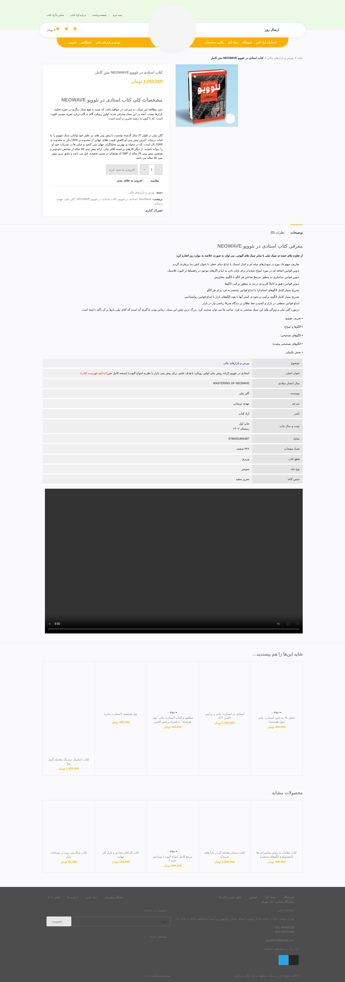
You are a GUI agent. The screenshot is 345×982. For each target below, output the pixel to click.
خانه (300, 58)
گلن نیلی (69, 199)
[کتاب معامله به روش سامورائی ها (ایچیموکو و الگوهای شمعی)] (276, 826)
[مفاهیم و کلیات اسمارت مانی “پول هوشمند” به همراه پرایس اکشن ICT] (173, 687)
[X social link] (137, 210)
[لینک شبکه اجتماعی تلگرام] (287, 15)
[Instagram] (294, 960)
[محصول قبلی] (54, 57)
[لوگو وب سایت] (172, 29)
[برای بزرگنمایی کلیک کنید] (230, 119)
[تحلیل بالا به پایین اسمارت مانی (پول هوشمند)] (276, 687)
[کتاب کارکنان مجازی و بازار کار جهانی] (121, 826)
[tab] (296, 230)
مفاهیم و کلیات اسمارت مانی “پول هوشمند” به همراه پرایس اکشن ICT (172, 721)
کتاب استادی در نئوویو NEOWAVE (97, 199)
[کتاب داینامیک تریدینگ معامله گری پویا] (69, 687)
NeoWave (145, 199)
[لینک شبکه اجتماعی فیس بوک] (142, 210)
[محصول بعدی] (44, 57)
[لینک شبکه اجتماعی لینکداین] (127, 210)
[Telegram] (284, 960)
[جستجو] (84, 30)
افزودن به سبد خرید (122, 169)
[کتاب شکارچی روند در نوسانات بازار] (69, 826)
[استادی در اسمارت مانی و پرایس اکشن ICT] (225, 687)
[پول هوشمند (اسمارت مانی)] (121, 687)
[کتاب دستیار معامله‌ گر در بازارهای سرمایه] (225, 826)
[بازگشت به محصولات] (49, 57)
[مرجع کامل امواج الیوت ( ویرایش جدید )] (173, 826)
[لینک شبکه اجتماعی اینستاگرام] (295, 15)
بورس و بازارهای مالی (280, 58)
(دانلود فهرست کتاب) (93, 373)
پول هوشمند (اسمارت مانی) (120, 713)
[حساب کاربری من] (296, 30)
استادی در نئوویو (127, 199)
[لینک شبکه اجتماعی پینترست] (132, 210)
